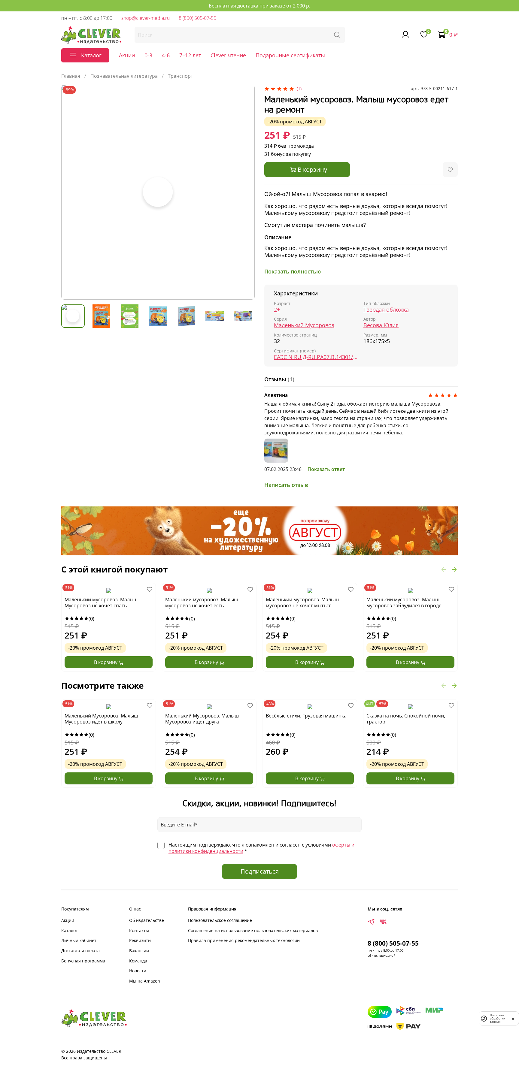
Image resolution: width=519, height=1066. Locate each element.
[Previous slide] (71, 192)
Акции (127, 55)
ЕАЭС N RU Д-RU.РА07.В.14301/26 (316, 357)
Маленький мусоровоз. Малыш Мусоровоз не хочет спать (101, 602)
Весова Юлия (381, 325)
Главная (70, 76)
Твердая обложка (386, 309)
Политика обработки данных (497, 1018)
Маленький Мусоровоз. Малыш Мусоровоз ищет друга (202, 719)
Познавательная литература (124, 76)
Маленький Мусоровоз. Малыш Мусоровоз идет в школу (101, 719)
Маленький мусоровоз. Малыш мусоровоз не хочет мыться (302, 602)
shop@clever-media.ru (145, 18)
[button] (444, 569)
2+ (277, 309)
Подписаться (260, 871)
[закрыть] (513, 1018)
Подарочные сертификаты (290, 55)
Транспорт (180, 76)
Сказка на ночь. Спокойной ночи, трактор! (405, 719)
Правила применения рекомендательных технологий (244, 940)
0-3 (148, 55)
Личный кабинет (78, 940)
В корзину (106, 662)
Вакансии (139, 950)
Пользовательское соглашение (220, 920)
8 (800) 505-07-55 (197, 18)
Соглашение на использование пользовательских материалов (253, 930)
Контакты (139, 930)
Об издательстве (146, 920)
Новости (137, 971)
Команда (138, 961)
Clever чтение (228, 55)
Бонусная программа (83, 961)
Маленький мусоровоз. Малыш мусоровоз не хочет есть (201, 602)
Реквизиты (140, 940)
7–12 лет (190, 55)
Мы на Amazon (144, 981)
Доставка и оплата (80, 950)
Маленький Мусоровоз (304, 325)
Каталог (69, 930)
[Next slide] (245, 192)
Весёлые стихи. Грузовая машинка (306, 716)
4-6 (166, 55)
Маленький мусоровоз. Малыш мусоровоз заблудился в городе (404, 602)
